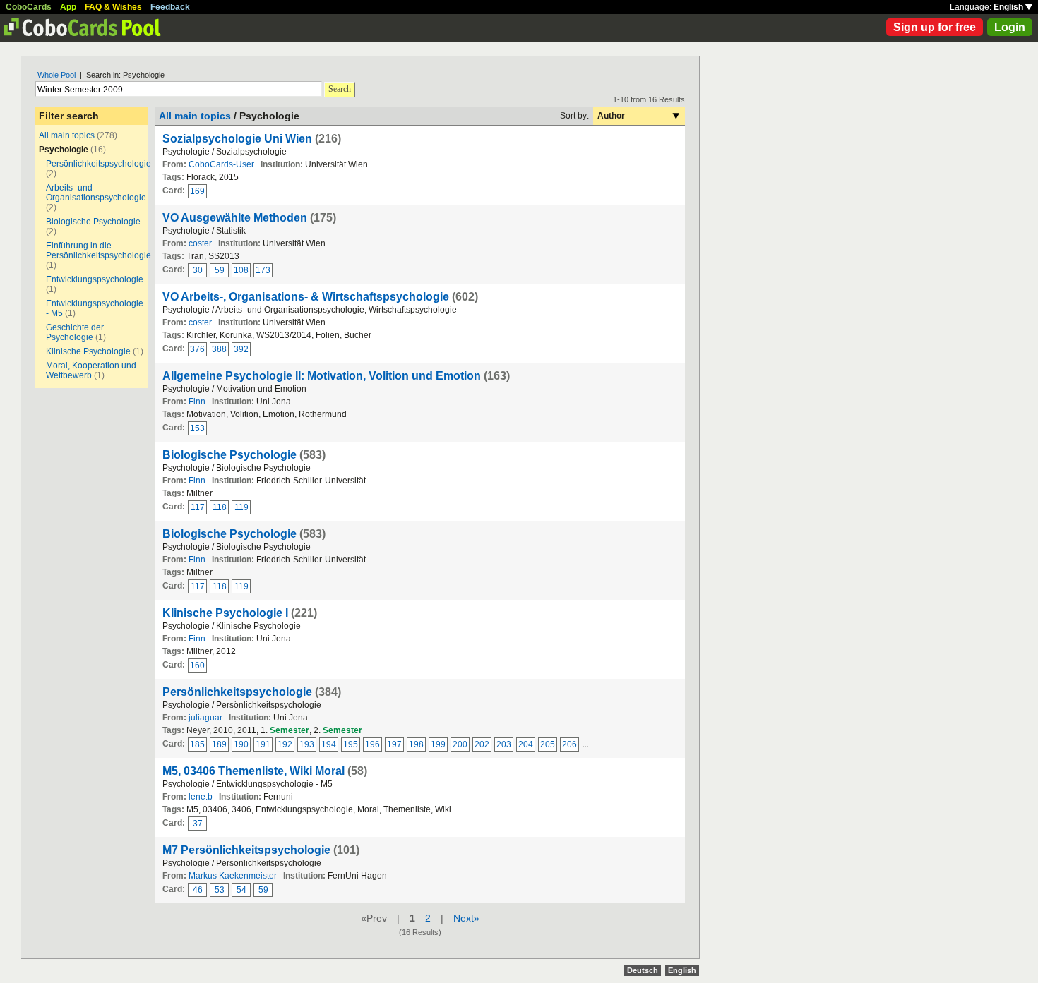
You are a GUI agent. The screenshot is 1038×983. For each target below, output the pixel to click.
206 (569, 744)
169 (197, 191)
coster (200, 243)
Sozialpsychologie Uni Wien (237, 139)
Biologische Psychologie (93, 222)
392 (241, 349)
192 (285, 744)
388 (219, 349)
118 (220, 507)
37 (198, 823)
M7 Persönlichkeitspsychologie (246, 850)
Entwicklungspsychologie (94, 279)
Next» (466, 918)
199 (438, 744)
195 (350, 744)
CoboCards (29, 7)
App (68, 7)
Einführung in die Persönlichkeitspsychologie (98, 250)
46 (198, 890)
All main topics (67, 135)
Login (1009, 27)
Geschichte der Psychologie (75, 332)
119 (241, 507)
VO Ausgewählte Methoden (234, 218)
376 (197, 349)
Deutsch (642, 970)
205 (547, 744)
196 (372, 744)
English (1009, 7)
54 (241, 890)
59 (220, 270)
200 (460, 744)
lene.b (201, 797)
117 (198, 507)
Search (339, 89)
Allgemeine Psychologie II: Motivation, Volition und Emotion (321, 376)
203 (503, 744)
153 (197, 428)
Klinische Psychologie (88, 351)
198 (416, 744)
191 (263, 744)
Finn (197, 401)
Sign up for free (934, 27)
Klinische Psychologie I (225, 613)
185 (197, 744)
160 (197, 665)
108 (241, 270)
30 (198, 270)
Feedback (170, 7)
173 (263, 270)
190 (241, 744)
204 (525, 744)
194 (328, 744)
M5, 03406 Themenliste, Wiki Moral (253, 771)
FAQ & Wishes (113, 7)
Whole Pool (56, 75)
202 (482, 744)
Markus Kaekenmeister (233, 876)
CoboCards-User (221, 164)
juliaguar (205, 718)
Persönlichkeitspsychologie (98, 164)
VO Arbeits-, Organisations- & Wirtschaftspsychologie (305, 297)
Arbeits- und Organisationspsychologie (96, 193)
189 (219, 744)
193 (306, 744)
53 (220, 890)
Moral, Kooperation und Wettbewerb (91, 370)
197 (394, 744)
